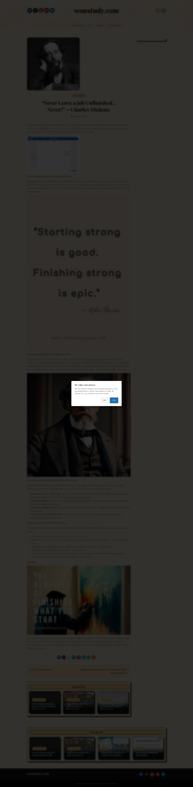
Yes (114, 400)
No (104, 400)
